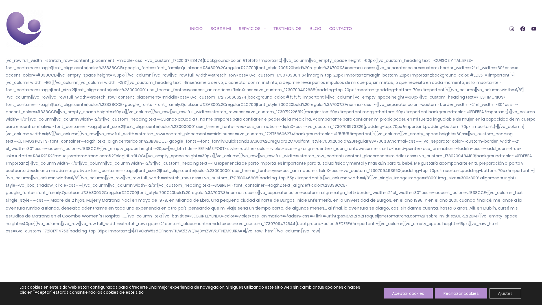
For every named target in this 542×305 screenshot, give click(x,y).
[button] (263, 28)
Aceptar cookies (408, 293)
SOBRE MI (221, 28)
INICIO (196, 28)
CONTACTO (340, 28)
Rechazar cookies (461, 293)
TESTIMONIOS (287, 28)
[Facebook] (522, 28)
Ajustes (505, 293)
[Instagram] (511, 28)
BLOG (315, 28)
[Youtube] (533, 28)
